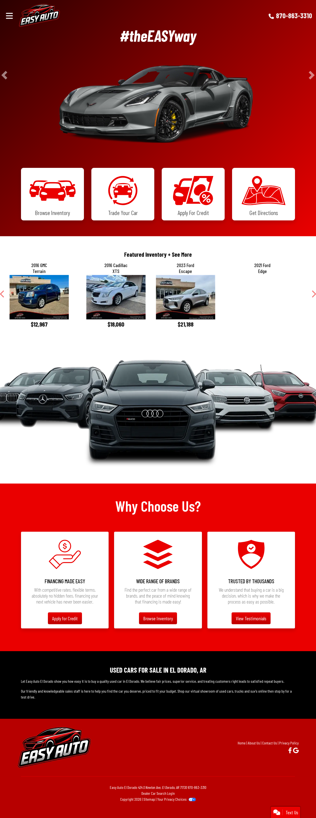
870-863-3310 (294, 15)
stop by (280, 698)
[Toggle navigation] (9, 15)
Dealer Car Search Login (158, 801)
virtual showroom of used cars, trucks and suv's (224, 698)
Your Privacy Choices (172, 806)
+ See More (180, 254)
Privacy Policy (289, 750)
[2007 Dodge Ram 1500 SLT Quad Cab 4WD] (273, 301)
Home (242, 750)
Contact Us (269, 750)
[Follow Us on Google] (296, 757)
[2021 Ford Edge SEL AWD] (120, 297)
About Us (254, 750)
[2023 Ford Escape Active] (43, 297)
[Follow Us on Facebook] (290, 757)
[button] (4, 75)
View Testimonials (251, 626)
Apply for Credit (65, 626)
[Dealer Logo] (56, 15)
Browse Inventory (158, 626)
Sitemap (149, 806)
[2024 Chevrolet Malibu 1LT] (196, 297)
